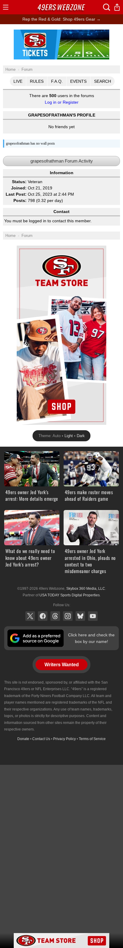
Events (78, 81)
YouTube (93, 616)
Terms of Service (92, 739)
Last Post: (16, 194)
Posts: (20, 200)
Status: (19, 181)
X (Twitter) (30, 616)
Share (117, 7)
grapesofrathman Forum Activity (61, 160)
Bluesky (80, 616)
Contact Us (41, 739)
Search (102, 81)
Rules (37, 81)
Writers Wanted (61, 664)
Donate (23, 739)
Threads (55, 616)
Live (17, 81)
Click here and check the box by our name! (91, 638)
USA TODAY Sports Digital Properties (69, 595)
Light (68, 436)
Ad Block (61, 32)
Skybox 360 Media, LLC (85, 588)
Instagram (68, 616)
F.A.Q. (57, 81)
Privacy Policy (64, 739)
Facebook (42, 616)
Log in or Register (62, 102)
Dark (81, 436)
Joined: (19, 188)
